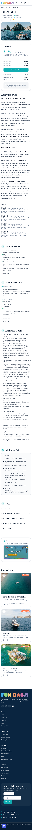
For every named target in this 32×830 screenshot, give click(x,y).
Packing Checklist (6, 739)
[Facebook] (2, 706)
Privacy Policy (5, 753)
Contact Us (4, 748)
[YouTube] (13, 706)
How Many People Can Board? (10, 514)
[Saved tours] (20, 2)
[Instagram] (6, 706)
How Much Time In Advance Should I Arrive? (14, 523)
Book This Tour (16, 70)
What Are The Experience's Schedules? (12, 518)
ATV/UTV (4, 717)
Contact (16, 828)
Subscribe (8, 802)
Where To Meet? (6, 528)
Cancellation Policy (7, 509)
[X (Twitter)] (9, 706)
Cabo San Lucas (5, 7)
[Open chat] (4, 826)
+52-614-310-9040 (13, 814)
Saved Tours (5, 773)
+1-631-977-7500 (11, 812)
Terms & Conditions (6, 751)
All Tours (3, 715)
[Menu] (29, 2)
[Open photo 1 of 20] (16, 31)
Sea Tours (4, 720)
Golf (2, 723)
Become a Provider (6, 759)
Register (3, 778)
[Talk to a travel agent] (16, 2)
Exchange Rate (5, 737)
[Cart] (25, 2)
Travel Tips (4, 734)
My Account (4, 767)
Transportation (5, 726)
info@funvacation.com (9, 817)
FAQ (2, 756)
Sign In (3, 775)
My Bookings (5, 770)
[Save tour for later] (4, 575)
